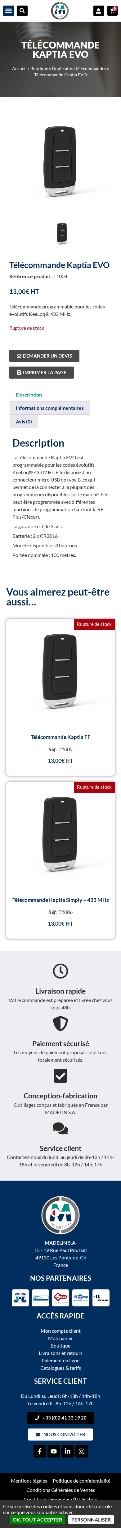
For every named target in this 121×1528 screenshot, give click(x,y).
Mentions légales (29, 1480)
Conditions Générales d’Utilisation (60, 1499)
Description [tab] (29, 394)
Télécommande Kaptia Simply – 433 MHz (60, 900)
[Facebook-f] (40, 1451)
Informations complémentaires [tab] (50, 408)
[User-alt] (98, 11)
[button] (8, 11)
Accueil (19, 68)
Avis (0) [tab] (24, 421)
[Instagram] (81, 1451)
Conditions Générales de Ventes (60, 1490)
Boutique (39, 68)
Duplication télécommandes (79, 68)
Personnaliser (91, 1519)
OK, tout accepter (37, 1519)
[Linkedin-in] (67, 1451)
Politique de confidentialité (81, 1480)
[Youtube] (53, 1451)
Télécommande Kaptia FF (61, 737)
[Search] (22, 11)
